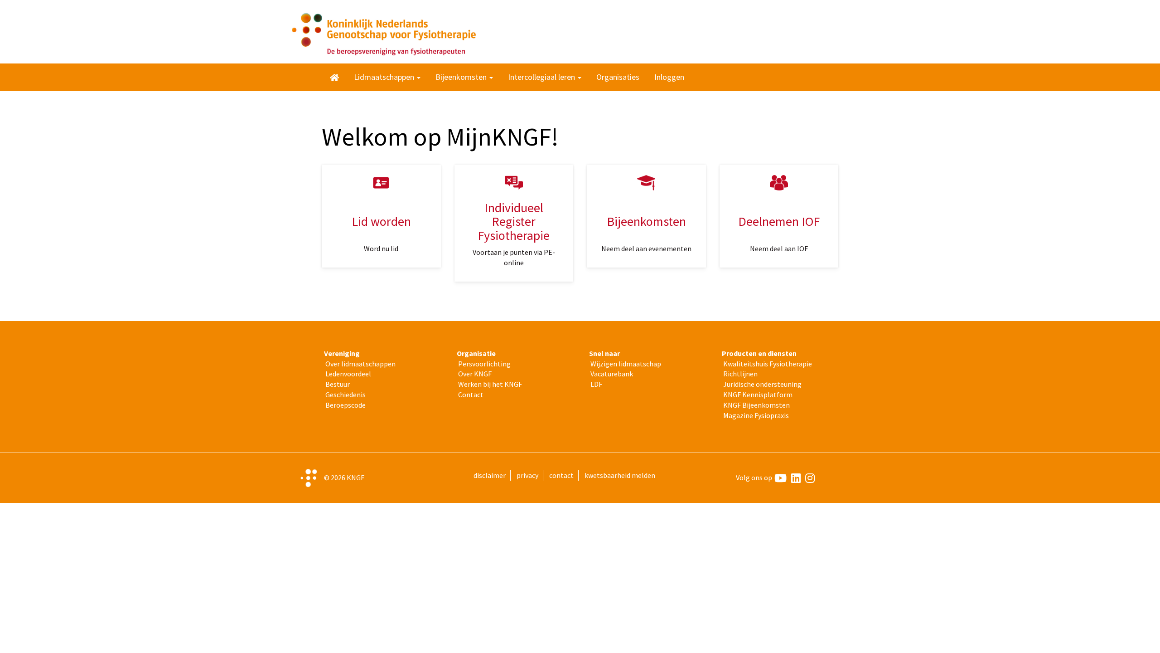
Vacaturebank (611, 373)
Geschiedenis (345, 394)
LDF (596, 384)
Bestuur (337, 384)
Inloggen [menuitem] (669, 77)
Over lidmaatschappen (360, 363)
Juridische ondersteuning (762, 384)
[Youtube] (780, 478)
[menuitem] (334, 77)
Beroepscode (345, 404)
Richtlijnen (740, 373)
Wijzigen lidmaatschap (625, 363)
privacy (527, 475)
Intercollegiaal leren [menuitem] (542, 77)
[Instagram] (810, 478)
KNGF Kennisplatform (758, 394)
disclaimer (490, 475)
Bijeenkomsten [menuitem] (461, 77)
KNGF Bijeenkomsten (756, 404)
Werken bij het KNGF (490, 384)
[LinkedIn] (796, 478)
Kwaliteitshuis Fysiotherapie (767, 363)
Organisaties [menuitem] (617, 77)
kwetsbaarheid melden (620, 475)
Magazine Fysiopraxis (756, 415)
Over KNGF (475, 373)
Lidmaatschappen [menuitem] (385, 77)
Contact (470, 394)
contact (561, 475)
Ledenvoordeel (348, 373)
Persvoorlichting (484, 363)
